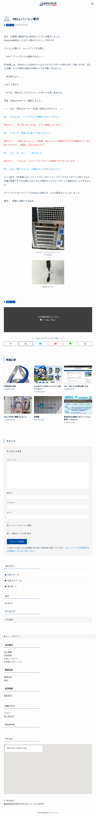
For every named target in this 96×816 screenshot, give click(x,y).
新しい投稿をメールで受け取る (19, 533)
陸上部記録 (9, 716)
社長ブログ (10, 25)
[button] (11, 343)
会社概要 (8, 652)
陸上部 (11, 586)
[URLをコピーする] (85, 343)
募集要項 (8, 696)
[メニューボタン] (92, 3)
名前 (10, 493)
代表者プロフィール (13, 662)
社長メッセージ (11, 658)
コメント (11, 460)
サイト (9, 512)
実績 (6, 680)
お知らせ (13, 575)
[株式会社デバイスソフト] (47, 3)
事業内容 (8, 677)
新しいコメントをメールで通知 (19, 525)
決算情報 (8, 655)
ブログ (7, 713)
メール (10, 503)
